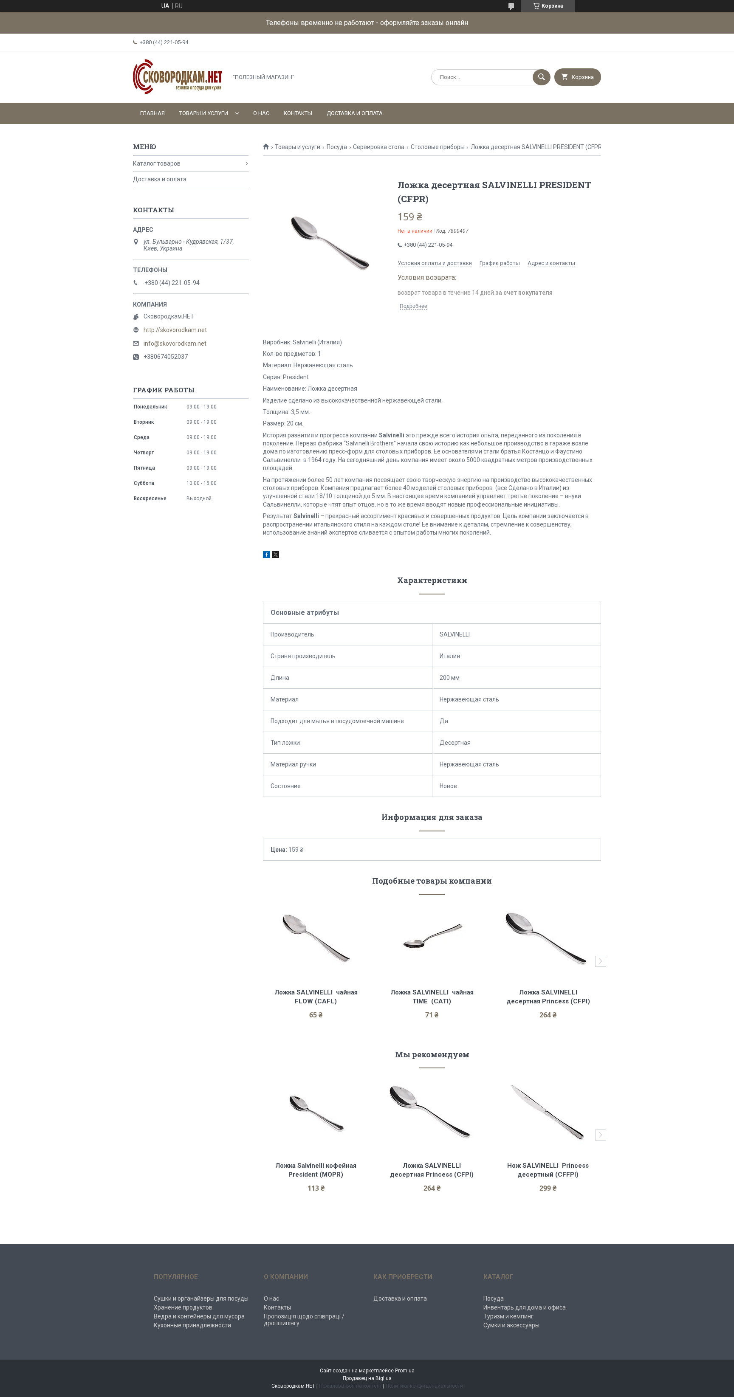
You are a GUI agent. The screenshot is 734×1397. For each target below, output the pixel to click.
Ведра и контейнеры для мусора (199, 1316)
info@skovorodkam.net (175, 343)
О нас (261, 113)
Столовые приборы (438, 147)
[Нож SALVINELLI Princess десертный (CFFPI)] (548, 1112)
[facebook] (266, 555)
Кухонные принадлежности (192, 1325)
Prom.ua (405, 1371)
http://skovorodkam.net (175, 330)
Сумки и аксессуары (511, 1325)
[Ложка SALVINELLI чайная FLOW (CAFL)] (316, 938)
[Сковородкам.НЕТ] (178, 92)
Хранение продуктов (183, 1307)
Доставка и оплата (355, 113)
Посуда (337, 147)
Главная (152, 113)
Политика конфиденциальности (424, 1386)
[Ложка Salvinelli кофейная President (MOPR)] (316, 1112)
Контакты (298, 113)
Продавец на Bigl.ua (367, 1378)
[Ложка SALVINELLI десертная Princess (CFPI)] (548, 938)
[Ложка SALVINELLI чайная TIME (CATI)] (432, 938)
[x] (275, 555)
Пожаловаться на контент (350, 1386)
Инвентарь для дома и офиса (524, 1307)
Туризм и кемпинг (508, 1316)
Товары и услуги (203, 113)
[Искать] (541, 77)
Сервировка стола (378, 147)
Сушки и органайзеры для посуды (201, 1298)
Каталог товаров (157, 163)
